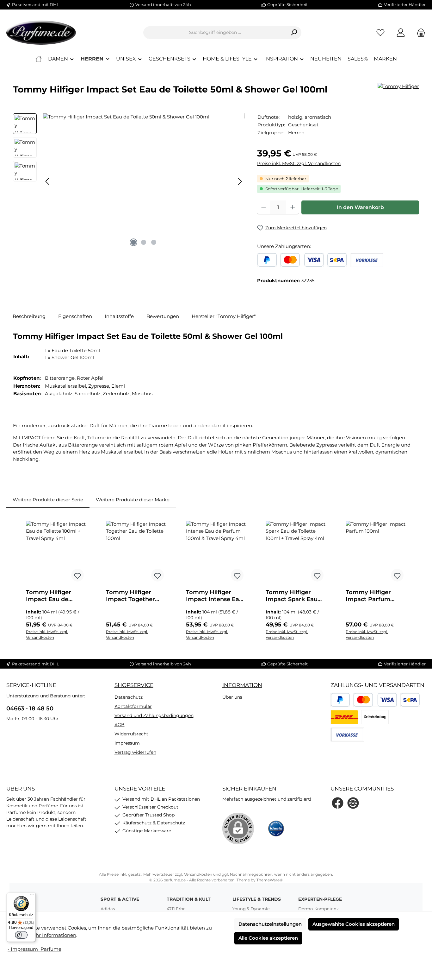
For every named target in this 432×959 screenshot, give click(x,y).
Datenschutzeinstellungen (270, 924)
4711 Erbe (176, 908)
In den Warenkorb (360, 207)
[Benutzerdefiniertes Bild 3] (375, 717)
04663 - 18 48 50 (29, 708)
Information (242, 685)
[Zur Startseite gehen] (41, 33)
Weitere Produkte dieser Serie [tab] (48, 500)
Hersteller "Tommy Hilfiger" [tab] (224, 316)
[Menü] (32, 896)
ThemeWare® (269, 880)
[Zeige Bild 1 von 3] (133, 242)
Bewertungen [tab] (162, 316)
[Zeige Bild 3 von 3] (153, 242)
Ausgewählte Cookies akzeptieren (353, 924)
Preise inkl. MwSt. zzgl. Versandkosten (299, 163)
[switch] (21, 935)
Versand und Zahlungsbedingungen (154, 715)
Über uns (232, 697)
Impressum (127, 743)
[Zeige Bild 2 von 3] (143, 242)
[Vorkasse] (367, 260)
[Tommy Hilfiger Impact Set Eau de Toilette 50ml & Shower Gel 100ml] (143, 181)
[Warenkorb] (419, 32)
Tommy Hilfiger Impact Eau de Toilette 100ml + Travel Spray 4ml (50, 596)
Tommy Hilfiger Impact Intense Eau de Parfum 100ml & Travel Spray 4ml (214, 596)
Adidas (108, 908)
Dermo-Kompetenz (318, 908)
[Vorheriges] (47, 181)
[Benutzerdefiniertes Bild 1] (344, 717)
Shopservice (133, 685)
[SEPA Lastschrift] (337, 260)
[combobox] (215, 32)
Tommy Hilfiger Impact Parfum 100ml (368, 596)
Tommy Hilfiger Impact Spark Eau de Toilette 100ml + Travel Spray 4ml (293, 596)
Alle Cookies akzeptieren (268, 938)
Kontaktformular (133, 706)
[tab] (29, 316)
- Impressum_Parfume (34, 949)
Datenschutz (128, 697)
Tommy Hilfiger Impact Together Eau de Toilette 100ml (130, 596)
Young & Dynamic (250, 908)
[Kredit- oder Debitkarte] (302, 260)
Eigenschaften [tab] (75, 316)
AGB (119, 724)
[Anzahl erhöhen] (292, 207)
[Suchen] (294, 32)
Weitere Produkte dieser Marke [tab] (133, 500)
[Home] (38, 59)
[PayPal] (267, 260)
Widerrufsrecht (131, 734)
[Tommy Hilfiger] (398, 86)
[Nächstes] (239, 181)
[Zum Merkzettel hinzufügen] (77, 575)
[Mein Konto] (400, 32)
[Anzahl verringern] (263, 207)
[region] (129, 181)
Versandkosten (198, 874)
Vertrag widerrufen (135, 752)
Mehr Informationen (52, 935)
